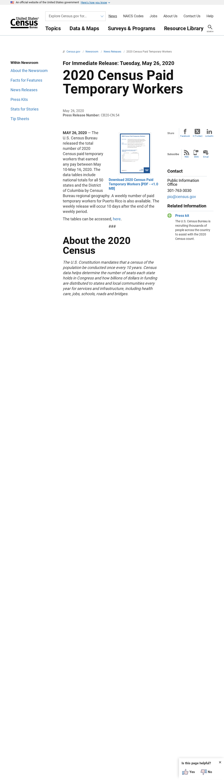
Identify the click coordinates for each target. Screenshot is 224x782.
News (112, 16)
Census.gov (73, 51)
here (117, 219)
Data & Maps (84, 28)
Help (210, 16)
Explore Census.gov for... (68, 16)
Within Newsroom (24, 63)
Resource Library (183, 28)
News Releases (113, 51)
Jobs (153, 16)
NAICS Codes (133, 16)
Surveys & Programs (131, 28)
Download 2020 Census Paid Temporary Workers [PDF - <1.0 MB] (133, 184)
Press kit (182, 216)
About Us (170, 16)
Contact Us (192, 16)
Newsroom (92, 51)
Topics (53, 28)
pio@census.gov (181, 196)
